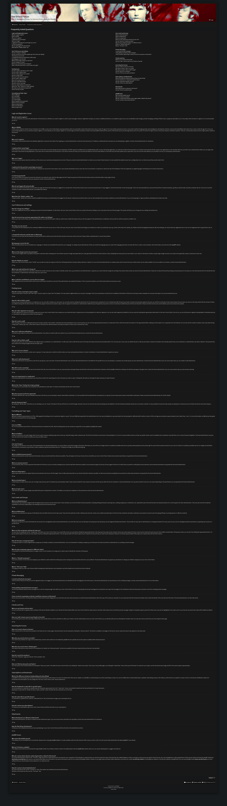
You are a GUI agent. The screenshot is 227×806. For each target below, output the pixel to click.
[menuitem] (211, 20)
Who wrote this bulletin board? (123, 95)
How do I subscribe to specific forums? (125, 81)
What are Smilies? (16, 98)
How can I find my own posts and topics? (125, 73)
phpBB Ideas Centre (82, 749)
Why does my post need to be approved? (21, 88)
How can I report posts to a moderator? (21, 85)
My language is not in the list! (19, 59)
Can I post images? (16, 99)
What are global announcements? (20, 101)
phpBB (173, 245)
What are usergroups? (121, 38)
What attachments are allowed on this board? (126, 88)
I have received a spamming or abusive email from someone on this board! (133, 54)
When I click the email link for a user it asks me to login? (25, 65)
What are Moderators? (121, 36)
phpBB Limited (56, 740)
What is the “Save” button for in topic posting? (23, 86)
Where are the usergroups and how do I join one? (127, 39)
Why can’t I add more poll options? (20, 77)
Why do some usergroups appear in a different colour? (129, 42)
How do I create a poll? (17, 75)
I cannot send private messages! (123, 51)
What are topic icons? (17, 107)
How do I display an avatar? (18, 62)
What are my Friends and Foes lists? (124, 59)
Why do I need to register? (18, 35)
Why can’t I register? (16, 38)
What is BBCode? (16, 95)
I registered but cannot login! (19, 39)
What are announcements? (18, 102)
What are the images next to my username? (22, 60)
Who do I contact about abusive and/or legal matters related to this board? (133, 98)
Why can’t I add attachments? (19, 81)
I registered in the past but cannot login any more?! (24, 42)
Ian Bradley (117, 786)
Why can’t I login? (16, 41)
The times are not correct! (18, 56)
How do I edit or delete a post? (19, 72)
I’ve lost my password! (17, 44)
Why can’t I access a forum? (18, 80)
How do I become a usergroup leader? (125, 41)
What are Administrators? (122, 35)
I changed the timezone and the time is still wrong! (24, 57)
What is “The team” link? (121, 46)
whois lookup (123, 757)
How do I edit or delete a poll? (19, 78)
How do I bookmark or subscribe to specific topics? (128, 80)
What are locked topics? (17, 106)
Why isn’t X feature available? (123, 97)
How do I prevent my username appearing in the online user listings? (28, 54)
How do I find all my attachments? (124, 90)
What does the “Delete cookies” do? (20, 47)
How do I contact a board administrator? (125, 100)
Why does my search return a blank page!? (126, 70)
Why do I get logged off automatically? (21, 46)
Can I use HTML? (16, 96)
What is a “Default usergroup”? (123, 44)
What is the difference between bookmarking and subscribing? (130, 78)
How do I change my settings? (19, 52)
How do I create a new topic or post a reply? (22, 70)
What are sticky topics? (17, 104)
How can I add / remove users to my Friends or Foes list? (129, 61)
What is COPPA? (15, 36)
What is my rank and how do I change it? (21, 63)
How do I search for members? (123, 71)
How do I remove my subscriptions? (124, 83)
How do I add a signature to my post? (21, 74)
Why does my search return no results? (125, 68)
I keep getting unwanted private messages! (126, 52)
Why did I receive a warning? (18, 83)
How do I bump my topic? (18, 89)
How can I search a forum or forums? (124, 66)
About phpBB (123, 740)
